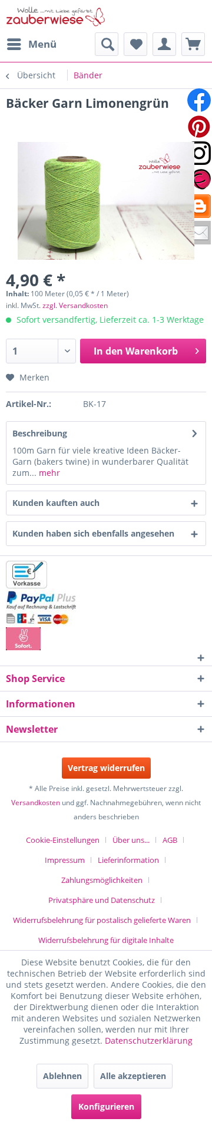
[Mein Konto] (164, 44)
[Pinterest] (199, 126)
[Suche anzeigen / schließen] (106, 44)
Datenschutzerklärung (149, 1040)
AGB (170, 840)
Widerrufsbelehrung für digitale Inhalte (106, 940)
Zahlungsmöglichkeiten (102, 880)
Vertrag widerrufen (106, 767)
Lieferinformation (128, 860)
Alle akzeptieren (133, 1075)
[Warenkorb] (193, 44)
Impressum (65, 860)
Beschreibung (39, 433)
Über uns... (131, 840)
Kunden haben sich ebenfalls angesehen (93, 533)
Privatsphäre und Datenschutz (101, 900)
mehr (48, 472)
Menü (42, 44)
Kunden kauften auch (56, 502)
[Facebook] (199, 100)
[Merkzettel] (135, 44)
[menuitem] (31, 44)
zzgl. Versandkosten (75, 305)
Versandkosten (35, 803)
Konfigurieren (106, 1106)
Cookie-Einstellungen (63, 840)
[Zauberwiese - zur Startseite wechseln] (56, 16)
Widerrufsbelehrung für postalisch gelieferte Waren (102, 920)
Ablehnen (62, 1075)
